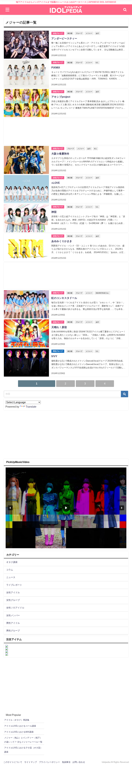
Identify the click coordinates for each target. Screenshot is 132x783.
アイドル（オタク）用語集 (16, 720)
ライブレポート (14, 585)
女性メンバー (13, 615)
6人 (97, 62)
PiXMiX (55, 67)
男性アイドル (13, 623)
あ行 (97, 33)
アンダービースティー (64, 38)
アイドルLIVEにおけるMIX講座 (19, 732)
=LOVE (55, 182)
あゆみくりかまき (61, 241)
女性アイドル (13, 592)
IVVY (54, 356)
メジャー (89, 33)
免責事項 (66, 762)
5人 (97, 207)
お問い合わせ (78, 762)
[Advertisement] (66, 131)
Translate (31, 406)
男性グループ (58, 351)
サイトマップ (30, 762)
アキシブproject (60, 96)
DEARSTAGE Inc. (102, 293)
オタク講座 (12, 562)
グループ (79, 33)
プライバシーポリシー (49, 762)
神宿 (54, 212)
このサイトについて (12, 762)
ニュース (10, 577)
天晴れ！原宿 (59, 327)
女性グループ (58, 33)
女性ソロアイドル (15, 608)
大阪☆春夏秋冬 (60, 153)
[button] (10, 507)
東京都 (69, 33)
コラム (9, 570)
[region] (65, 507)
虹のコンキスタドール (64, 298)
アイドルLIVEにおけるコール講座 (20, 726)
